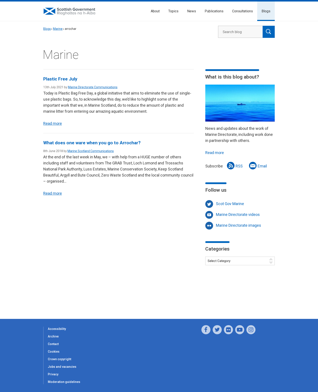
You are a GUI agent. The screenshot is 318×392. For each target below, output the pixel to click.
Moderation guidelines (64, 382)
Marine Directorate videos (238, 214)
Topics (173, 11)
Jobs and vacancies (62, 366)
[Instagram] (250, 329)
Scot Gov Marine (230, 203)
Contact (53, 344)
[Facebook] (205, 329)
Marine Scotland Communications (90, 151)
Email (262, 166)
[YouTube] (239, 329)
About (155, 11)
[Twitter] (217, 329)
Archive (53, 336)
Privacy (53, 374)
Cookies (53, 351)
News (191, 11)
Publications (214, 11)
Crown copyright (59, 359)
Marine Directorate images (238, 225)
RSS (239, 166)
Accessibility (57, 329)
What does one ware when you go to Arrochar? (92, 142)
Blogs (266, 11)
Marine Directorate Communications (92, 87)
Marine (58, 29)
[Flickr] (228, 329)
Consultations (242, 11)
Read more (52, 123)
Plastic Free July (60, 79)
